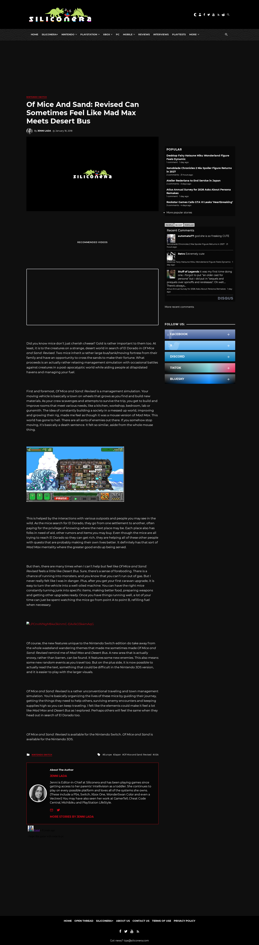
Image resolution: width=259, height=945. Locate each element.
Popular (189, 225)
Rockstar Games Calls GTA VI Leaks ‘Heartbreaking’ (199, 202)
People (169, 225)
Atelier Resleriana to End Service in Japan (193, 180)
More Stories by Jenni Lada (72, 816)
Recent (179, 225)
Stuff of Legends (188, 271)
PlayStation (88, 34)
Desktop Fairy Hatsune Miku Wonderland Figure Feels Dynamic (199, 262)
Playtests (179, 34)
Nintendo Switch (36, 97)
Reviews (144, 34)
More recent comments (179, 306)
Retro (181, 253)
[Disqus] (92, 868)
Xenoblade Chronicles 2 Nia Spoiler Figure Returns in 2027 (196, 244)
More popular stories (179, 212)
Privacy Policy (184, 920)
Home (34, 34)
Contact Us (140, 920)
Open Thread (83, 920)
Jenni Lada (44, 130)
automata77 (186, 236)
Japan (118, 754)
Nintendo (67, 34)
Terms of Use (161, 920)
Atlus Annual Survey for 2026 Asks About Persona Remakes (196, 289)
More (193, 34)
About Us (123, 920)
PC (117, 34)
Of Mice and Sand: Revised (137, 754)
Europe (108, 754)
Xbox (106, 34)
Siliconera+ (50, 34)
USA (156, 754)
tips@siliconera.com (136, 940)
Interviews (161, 34)
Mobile (127, 34)
